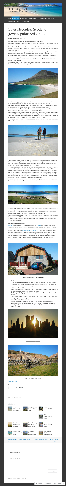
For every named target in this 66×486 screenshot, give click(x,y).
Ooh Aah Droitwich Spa (13, 38)
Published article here (13, 381)
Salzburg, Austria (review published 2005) (48, 424)
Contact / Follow (25, 21)
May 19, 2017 (23, 38)
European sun (32, 18)
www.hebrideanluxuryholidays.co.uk (30, 230)
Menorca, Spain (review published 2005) (17, 432)
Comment (52, 471)
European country (42, 18)
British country (24, 18)
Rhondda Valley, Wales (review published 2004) (17, 424)
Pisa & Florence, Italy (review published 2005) (32, 424)
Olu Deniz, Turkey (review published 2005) (32, 432)
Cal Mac (39, 225)
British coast (15, 18)
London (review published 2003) (48, 408)
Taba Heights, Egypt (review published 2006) (48, 432)
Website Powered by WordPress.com (17, 478)
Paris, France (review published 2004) (48, 416)
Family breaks (11, 21)
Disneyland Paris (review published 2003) (32, 408)
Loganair (10, 225)
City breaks (51, 18)
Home (9, 18)
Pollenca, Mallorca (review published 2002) (17, 408)
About (17, 21)
